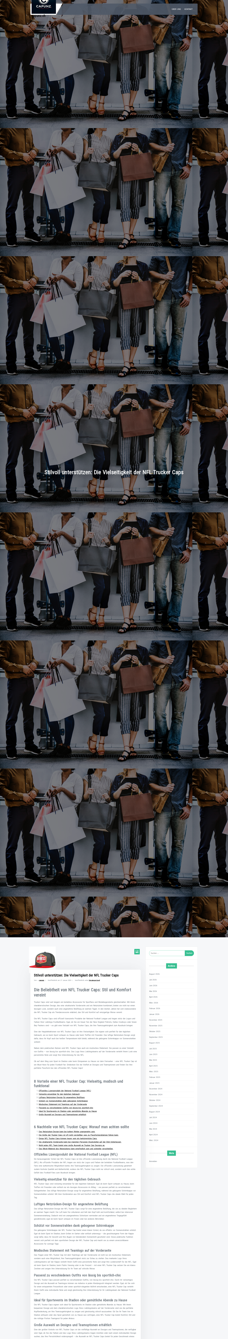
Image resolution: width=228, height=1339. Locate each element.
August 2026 (154, 974)
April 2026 (153, 997)
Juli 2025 (153, 1049)
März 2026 (153, 1003)
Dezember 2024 (155, 1089)
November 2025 (155, 1026)
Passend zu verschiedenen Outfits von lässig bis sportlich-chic (66, 1108)
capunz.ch (39, 16)
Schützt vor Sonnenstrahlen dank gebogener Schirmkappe (63, 1101)
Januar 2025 (154, 1083)
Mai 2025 (153, 1060)
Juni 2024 (153, 1123)
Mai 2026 (153, 991)
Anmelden (153, 1161)
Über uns (176, 9)
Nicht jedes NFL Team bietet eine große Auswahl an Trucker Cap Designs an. (72, 1145)
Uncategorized (94, 980)
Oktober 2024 (154, 1100)
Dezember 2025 (155, 1020)
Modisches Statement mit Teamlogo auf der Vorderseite (63, 1104)
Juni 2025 (153, 1054)
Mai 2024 (153, 1129)
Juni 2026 (153, 986)
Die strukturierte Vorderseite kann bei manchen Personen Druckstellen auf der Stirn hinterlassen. (80, 1142)
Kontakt (188, 9)
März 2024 (153, 1140)
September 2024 (156, 1106)
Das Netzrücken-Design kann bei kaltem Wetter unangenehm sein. (67, 1132)
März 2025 (153, 1071)
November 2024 (155, 1094)
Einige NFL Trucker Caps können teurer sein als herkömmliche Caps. (68, 1138)
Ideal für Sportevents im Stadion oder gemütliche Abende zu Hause (68, 1111)
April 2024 (153, 1135)
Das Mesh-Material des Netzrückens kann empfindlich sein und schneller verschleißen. (76, 1149)
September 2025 (156, 1037)
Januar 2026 (154, 1014)
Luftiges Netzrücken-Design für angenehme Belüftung (62, 1097)
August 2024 (154, 1112)
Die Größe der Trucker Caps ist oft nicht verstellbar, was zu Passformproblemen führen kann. (79, 1135)
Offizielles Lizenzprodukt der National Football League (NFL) (65, 1091)
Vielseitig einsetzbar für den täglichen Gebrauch (59, 1094)
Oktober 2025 (154, 1031)
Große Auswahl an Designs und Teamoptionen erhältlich (62, 1114)
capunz (41, 980)
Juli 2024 (153, 1117)
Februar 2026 (154, 1008)
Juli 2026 (153, 980)
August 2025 (154, 1043)
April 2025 (153, 1066)
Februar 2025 (154, 1077)
